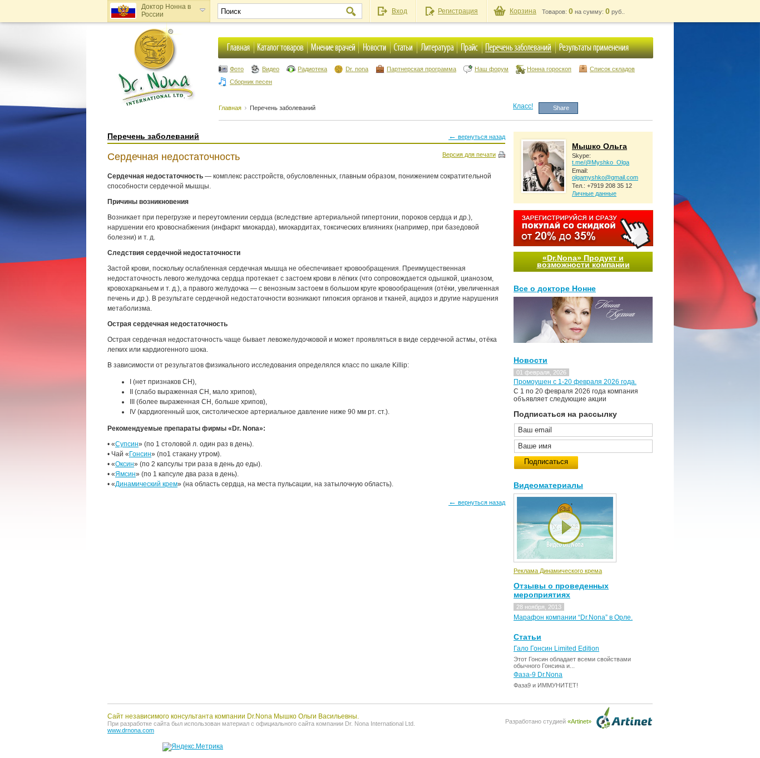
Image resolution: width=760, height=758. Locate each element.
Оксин (124, 464)
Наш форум (492, 69)
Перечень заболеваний (282, 107)
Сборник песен (251, 81)
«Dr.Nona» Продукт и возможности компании (583, 261)
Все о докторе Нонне (555, 288)
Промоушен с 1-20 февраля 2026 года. (575, 382)
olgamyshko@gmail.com (605, 177)
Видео (270, 69)
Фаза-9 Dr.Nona (538, 675)
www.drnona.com (130, 730)
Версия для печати (469, 154)
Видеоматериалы (548, 485)
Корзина (523, 11)
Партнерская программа (421, 69)
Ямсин (125, 474)
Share (561, 107)
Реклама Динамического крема (558, 570)
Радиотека (312, 69)
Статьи (527, 636)
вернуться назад (476, 136)
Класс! (523, 106)
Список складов (612, 69)
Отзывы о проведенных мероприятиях (561, 590)
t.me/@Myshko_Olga (600, 162)
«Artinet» (579, 721)
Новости (530, 360)
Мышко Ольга (599, 146)
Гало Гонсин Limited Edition (556, 648)
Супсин (127, 444)
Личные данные (594, 193)
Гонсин (140, 454)
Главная (230, 107)
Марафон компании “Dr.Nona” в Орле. (573, 617)
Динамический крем (146, 484)
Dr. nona (357, 69)
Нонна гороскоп (549, 69)
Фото (237, 69)
